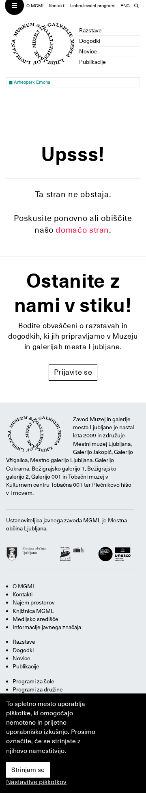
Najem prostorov (34, 602)
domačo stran (82, 230)
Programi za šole (33, 681)
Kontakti (57, 6)
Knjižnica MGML (33, 611)
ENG (125, 6)
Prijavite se (73, 372)
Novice (88, 51)
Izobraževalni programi (93, 6)
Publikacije (92, 62)
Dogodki (89, 41)
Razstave (90, 30)
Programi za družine (38, 689)
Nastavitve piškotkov (36, 782)
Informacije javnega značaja (47, 627)
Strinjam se (28, 770)
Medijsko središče (35, 619)
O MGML (35, 6)
